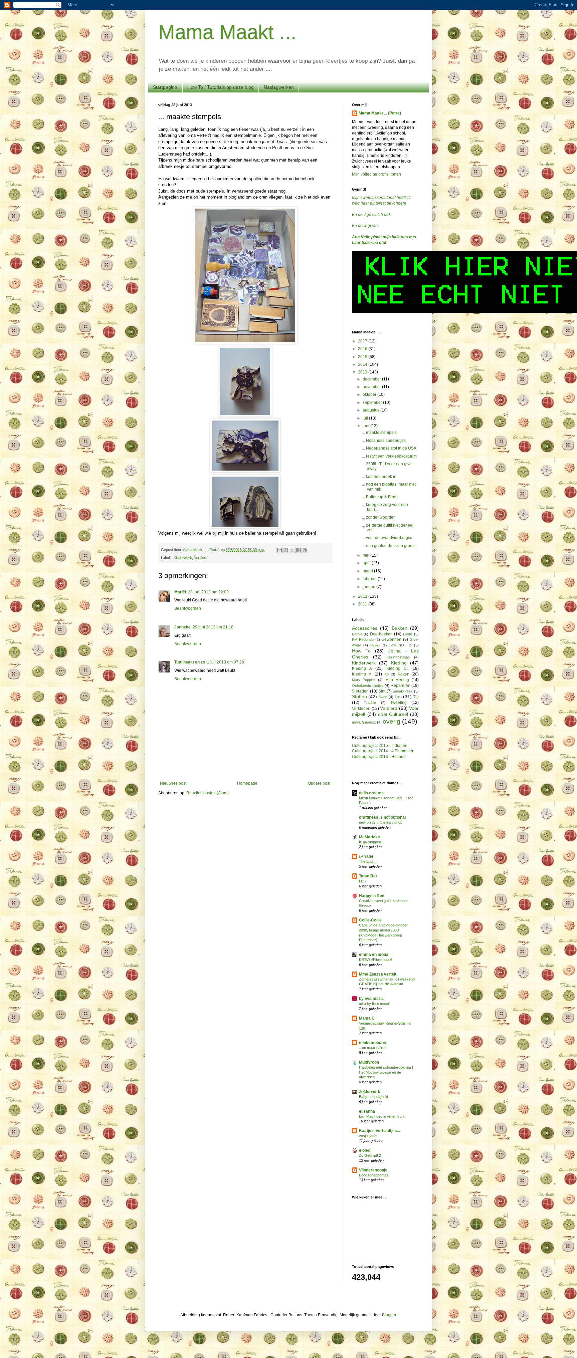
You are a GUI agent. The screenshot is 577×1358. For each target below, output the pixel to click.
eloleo (364, 1150)
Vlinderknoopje (373, 1170)
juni (366, 426)
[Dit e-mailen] (279, 550)
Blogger (389, 1315)
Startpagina (165, 87)
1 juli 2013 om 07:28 (225, 662)
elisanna (367, 1111)
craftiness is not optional (382, 817)
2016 (363, 348)
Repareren (400, 685)
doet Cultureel (393, 714)
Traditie (370, 703)
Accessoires (364, 628)
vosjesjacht (368, 1136)
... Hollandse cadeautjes (384, 440)
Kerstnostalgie (398, 657)
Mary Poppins (364, 680)
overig (391, 721)
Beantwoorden (187, 608)
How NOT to (400, 645)
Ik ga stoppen (370, 842)
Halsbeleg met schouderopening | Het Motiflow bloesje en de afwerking (386, 1072)
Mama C (367, 1018)
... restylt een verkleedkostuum (389, 456)
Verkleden (361, 708)
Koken (403, 674)
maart (368, 571)
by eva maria (371, 998)
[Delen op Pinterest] (305, 550)
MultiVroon (369, 1062)
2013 (363, 372)
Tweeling (398, 702)
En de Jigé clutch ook (371, 214)
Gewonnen (391, 639)
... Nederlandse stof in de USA (389, 448)
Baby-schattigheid (373, 1097)
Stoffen (359, 696)
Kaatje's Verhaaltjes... (379, 1130)
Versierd (200, 558)
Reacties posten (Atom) (207, 793)
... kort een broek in (379, 476)
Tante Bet (368, 876)
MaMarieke (369, 837)
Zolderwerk (369, 1091)
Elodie (408, 634)
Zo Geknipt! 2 (370, 1155)
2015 (363, 356)
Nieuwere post (173, 783)
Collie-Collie (370, 920)
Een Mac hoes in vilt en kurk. (382, 1116)
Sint (381, 691)
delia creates (371, 793)
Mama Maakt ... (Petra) (380, 113)
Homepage (247, 783)
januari (369, 586)
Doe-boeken (381, 634)
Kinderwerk (183, 558)
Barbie (357, 634)
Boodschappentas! (374, 1175)
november (372, 386)
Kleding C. (397, 668)
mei (366, 555)
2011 (363, 604)
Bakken (399, 628)
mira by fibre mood (374, 1004)
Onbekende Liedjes (368, 686)
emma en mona (373, 954)
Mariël (180, 592)
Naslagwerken (279, 87)
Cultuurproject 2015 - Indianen (379, 745)
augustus (371, 410)
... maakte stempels (379, 432)
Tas (398, 696)
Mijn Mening (397, 679)
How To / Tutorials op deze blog (220, 87)
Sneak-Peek (403, 691)
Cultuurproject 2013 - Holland (379, 756)
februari (370, 578)
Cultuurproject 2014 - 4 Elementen (383, 751)
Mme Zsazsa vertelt (377, 974)
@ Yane (366, 856)
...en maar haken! (373, 1048)
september (373, 402)
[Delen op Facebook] (298, 550)
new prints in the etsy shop (380, 822)
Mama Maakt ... (227, 32)
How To (361, 650)
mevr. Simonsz (364, 722)
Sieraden (360, 691)
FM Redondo (363, 639)
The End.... (368, 861)
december (372, 379)
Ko (386, 674)
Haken (375, 645)
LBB (362, 881)
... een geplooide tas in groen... (390, 545)
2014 (363, 364)
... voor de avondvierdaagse (387, 537)
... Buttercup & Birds (379, 497)
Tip (416, 697)
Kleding (399, 662)
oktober (370, 394)
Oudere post (319, 783)
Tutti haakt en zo (189, 662)
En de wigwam (365, 225)
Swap (382, 697)
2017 (363, 341)
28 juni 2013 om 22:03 (208, 592)
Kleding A (362, 668)
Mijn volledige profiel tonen (376, 174)
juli (366, 418)
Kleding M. (362, 674)
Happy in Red (371, 895)
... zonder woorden (379, 517)
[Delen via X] (292, 550)
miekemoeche (372, 1042)
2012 (363, 596)
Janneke (182, 627)
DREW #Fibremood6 (375, 960)
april (367, 563)
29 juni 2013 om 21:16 (213, 627)
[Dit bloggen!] (285, 550)
